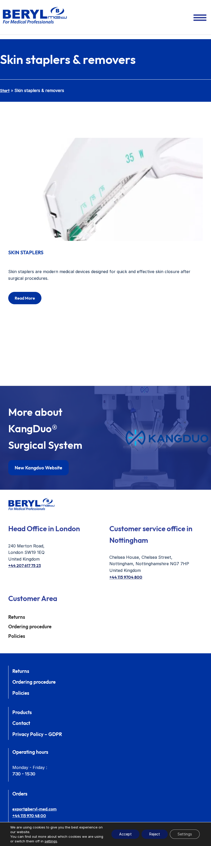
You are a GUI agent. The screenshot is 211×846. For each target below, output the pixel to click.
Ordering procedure (29, 626)
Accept (125, 834)
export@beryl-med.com (34, 808)
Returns (16, 617)
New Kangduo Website (38, 468)
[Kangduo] (167, 438)
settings (51, 841)
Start (5, 90)
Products (22, 712)
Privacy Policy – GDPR (37, 734)
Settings (185, 834)
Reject (154, 834)
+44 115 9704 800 (125, 577)
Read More (25, 298)
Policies (16, 636)
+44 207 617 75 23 (24, 565)
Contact (21, 723)
